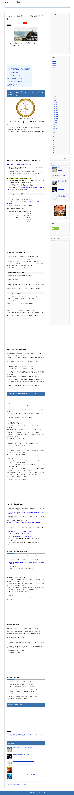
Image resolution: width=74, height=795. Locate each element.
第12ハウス (56, 100)
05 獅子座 (54, 69)
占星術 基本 (54, 128)
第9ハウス (56, 118)
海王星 (53, 146)
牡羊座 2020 (38, 735)
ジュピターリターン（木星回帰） (17, 71)
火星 (53, 148)
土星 (53, 130)
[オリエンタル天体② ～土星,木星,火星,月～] (9, 771)
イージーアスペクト (58, 86)
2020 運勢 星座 (21, 734)
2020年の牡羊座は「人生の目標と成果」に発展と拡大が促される (19, 68)
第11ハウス (56, 98)
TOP (9, 9)
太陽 (53, 134)
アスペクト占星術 (55, 84)
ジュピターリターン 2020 (38, 734)
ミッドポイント (55, 122)
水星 (53, 144)
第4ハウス (56, 108)
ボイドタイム (55, 120)
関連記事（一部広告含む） (12, 85)
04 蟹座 (53, 67)
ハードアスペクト (57, 88)
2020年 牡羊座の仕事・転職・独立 (15, 81)
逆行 (53, 150)
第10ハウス (56, 96)
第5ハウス (56, 110)
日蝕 (53, 136)
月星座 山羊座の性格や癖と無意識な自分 (21, 754)
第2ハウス (56, 104)
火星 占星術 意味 (32, 735)
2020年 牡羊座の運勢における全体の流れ (15, 78)
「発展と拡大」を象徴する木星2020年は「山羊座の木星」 (20, 69)
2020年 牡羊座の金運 (13, 82)
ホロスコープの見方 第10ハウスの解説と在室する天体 (23, 761)
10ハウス (11, 734)
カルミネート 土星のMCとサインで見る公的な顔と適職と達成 (25, 774)
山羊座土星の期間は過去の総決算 (17, 74)
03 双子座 (54, 65)
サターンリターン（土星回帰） (16, 75)
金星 (53, 152)
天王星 (53, 132)
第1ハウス (56, 102)
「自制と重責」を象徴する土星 (15, 72)
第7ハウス (56, 114)
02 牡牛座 (54, 63)
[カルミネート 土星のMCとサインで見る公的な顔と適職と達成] (9, 778)
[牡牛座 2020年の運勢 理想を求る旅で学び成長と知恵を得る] (9, 751)
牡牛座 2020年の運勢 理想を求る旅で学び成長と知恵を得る (24, 747)
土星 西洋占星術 (10, 735)
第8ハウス (56, 116)
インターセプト (55, 90)
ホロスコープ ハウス (56, 94)
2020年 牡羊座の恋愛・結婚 (14, 79)
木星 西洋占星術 (25, 735)
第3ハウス (56, 106)
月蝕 (53, 140)
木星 (53, 142)
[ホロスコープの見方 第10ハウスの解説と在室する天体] (9, 764)
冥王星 (53, 126)
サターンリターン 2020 (28, 734)
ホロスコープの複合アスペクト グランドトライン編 (18, 784)
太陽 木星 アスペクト (17, 735)
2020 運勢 (15, 734)
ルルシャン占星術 (12, 2)
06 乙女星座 (54, 71)
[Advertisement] (26, 56)
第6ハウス (56, 112)
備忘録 (53, 124)
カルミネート (55, 92)
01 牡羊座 (54, 61)
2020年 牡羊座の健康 (13, 84)
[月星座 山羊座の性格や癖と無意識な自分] (9, 758)
